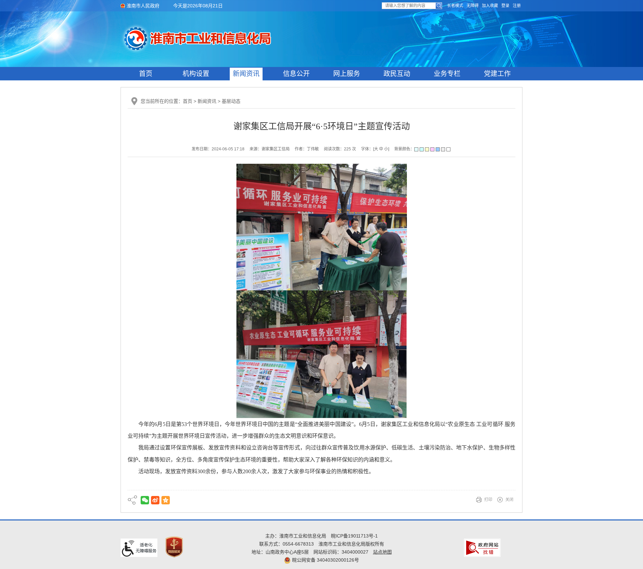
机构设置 (196, 73)
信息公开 (296, 73)
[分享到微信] (145, 500)
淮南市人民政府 (143, 5)
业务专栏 (447, 73)
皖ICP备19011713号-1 (354, 536)
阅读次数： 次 (340, 149)
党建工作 (497, 73)
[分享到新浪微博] (155, 500)
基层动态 (231, 101)
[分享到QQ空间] (165, 500)
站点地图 (382, 552)
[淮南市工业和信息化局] (240, 38)
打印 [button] (488, 499)
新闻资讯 (246, 73)
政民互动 (396, 73)
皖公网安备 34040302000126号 (325, 560)
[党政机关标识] (174, 546)
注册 (517, 5)
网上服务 (346, 73)
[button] (455, 5)
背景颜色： (404, 149)
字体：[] (375, 149)
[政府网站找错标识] (482, 547)
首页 (145, 73)
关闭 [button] (509, 499)
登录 (505, 5)
